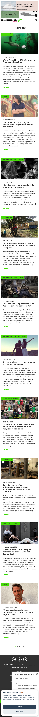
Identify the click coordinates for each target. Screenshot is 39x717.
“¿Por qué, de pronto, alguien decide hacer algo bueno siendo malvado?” (18, 124)
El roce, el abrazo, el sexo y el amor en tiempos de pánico (19, 363)
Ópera (16, 524)
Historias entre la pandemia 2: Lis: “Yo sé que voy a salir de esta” (18, 304)
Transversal (7, 459)
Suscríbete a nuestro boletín (24, 675)
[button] (11, 20)
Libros (5, 97)
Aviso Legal (19, 671)
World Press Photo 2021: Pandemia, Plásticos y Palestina (19, 61)
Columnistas (7, 159)
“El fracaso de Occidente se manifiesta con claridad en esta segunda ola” (18, 612)
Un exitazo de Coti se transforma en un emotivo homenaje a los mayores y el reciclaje (18, 426)
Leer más (6, 87)
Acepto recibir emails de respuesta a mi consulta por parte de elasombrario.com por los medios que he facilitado (27, 688)
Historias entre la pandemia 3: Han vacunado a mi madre (19, 186)
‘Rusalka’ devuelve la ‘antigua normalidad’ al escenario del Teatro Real (17, 551)
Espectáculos (8, 524)
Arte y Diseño (7, 34)
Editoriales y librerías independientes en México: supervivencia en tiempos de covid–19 (16, 488)
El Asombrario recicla (10, 399)
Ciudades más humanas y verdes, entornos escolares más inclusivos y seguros (19, 245)
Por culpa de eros (20, 336)
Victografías (18, 159)
